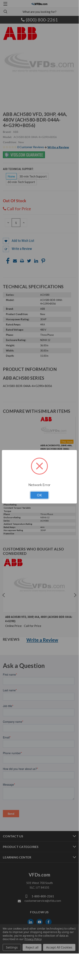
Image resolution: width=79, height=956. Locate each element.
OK (39, 495)
